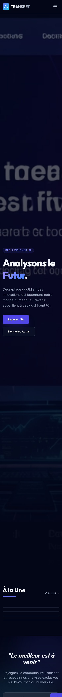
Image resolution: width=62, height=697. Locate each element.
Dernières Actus (19, 331)
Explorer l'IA (16, 319)
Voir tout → (52, 593)
